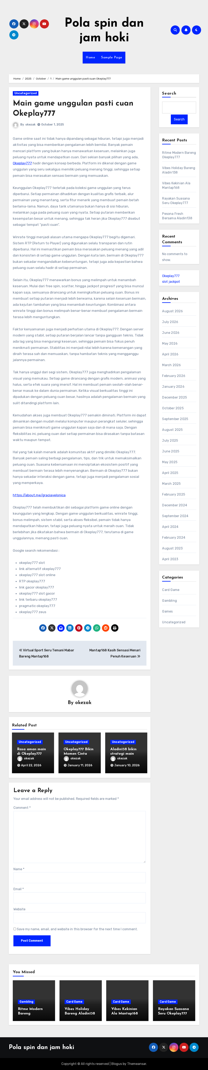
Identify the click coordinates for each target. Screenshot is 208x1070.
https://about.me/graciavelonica (39, 495)
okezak (30, 124)
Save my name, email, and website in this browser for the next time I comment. (77, 929)
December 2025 (174, 397)
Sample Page (111, 57)
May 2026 (170, 343)
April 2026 (170, 354)
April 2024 (170, 527)
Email (18, 889)
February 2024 (173, 537)
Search (169, 94)
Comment (22, 808)
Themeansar (136, 1064)
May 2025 (169, 462)
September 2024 (175, 516)
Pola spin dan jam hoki (41, 1047)
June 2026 (170, 333)
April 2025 (170, 473)
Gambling (169, 601)
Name (18, 869)
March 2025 (171, 484)
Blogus (116, 1064)
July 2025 (170, 440)
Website (19, 909)
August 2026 (172, 311)
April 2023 (170, 559)
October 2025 (172, 408)
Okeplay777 (22, 163)
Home (90, 57)
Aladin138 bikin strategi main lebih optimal (123, 754)
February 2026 (173, 376)
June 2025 (170, 451)
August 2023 (172, 548)
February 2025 (173, 494)
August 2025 (172, 430)
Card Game (170, 590)
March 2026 (171, 365)
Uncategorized (25, 93)
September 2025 (175, 419)
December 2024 (174, 505)
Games (167, 611)
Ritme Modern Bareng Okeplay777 (30, 1013)
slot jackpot (171, 282)
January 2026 (173, 387)
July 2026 (170, 322)
